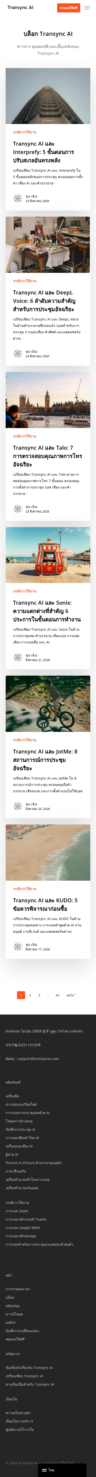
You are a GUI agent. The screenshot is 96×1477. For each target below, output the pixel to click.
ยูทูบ (53, 1031)
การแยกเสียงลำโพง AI (22, 1137)
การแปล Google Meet (23, 1227)
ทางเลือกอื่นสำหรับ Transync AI (30, 1384)
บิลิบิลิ (36, 1031)
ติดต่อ (10, 1058)
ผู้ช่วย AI (12, 1154)
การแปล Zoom (17, 1211)
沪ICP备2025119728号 (23, 1045)
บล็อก (10, 1297)
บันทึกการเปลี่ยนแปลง (22, 1330)
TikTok (63, 1031)
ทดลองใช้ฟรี (15, 1339)
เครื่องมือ (12, 1096)
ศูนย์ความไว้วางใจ (20, 1429)
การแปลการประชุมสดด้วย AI (28, 1112)
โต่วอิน (26, 1031)
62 (57, 995)
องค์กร (11, 1322)
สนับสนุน (13, 1305)
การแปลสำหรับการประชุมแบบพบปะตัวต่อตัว (39, 1244)
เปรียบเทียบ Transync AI (24, 1376)
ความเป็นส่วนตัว (18, 1412)
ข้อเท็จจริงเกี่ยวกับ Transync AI (29, 1367)
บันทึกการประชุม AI (20, 1129)
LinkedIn (76, 1031)
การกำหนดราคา (18, 1289)
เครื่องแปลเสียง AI (19, 1146)
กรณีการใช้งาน (24, 132)
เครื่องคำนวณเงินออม (22, 1187)
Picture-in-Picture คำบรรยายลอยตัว (34, 1162)
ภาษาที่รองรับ (16, 1171)
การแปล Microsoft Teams (26, 1219)
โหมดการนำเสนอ (19, 1121)
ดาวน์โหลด (14, 1314)
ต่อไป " (71, 995)
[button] (87, 7)
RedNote (13, 1031)
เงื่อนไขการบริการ (19, 1421)
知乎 (45, 1031)
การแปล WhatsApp (21, 1236)
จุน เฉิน (31, 196)
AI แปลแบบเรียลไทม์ (21, 1104)
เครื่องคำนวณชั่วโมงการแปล (27, 1179)
